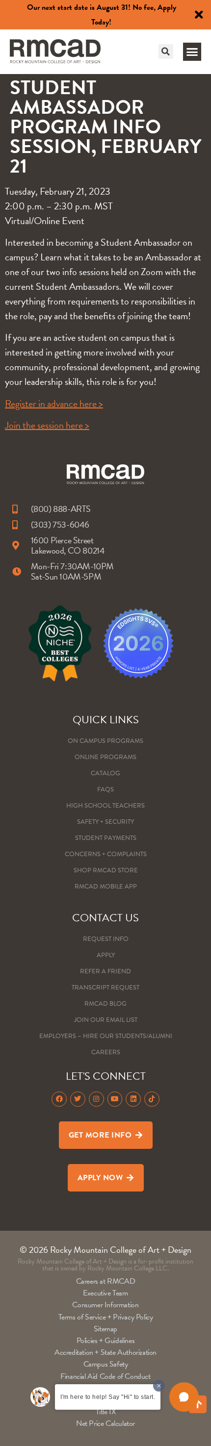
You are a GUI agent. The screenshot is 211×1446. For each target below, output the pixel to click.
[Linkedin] (133, 1099)
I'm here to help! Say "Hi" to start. (107, 1397)
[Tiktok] (151, 1099)
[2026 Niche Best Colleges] (60, 643)
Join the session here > (47, 425)
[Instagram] (96, 1099)
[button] (165, 51)
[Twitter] (77, 1099)
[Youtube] (115, 1099)
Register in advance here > (54, 403)
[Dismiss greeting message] (159, 1386)
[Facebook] (59, 1099)
